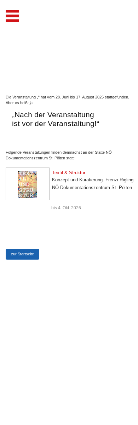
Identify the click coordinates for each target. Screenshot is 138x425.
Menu (12, 16)
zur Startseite (22, 254)
